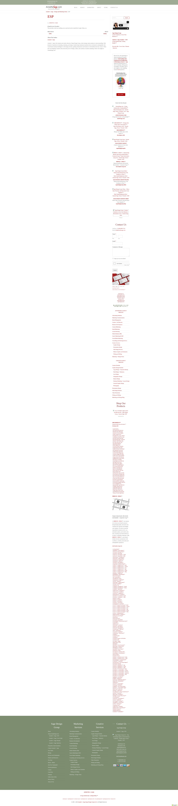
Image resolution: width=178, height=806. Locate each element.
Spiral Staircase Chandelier (117, 459)
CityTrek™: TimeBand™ (117, 581)
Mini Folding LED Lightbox (117, 463)
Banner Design (116, 378)
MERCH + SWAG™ (121, 161)
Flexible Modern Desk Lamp (117, 447)
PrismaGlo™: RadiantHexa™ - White (119, 667)
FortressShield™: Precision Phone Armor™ (120, 621)
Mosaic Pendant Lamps (117, 471)
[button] (115, 80)
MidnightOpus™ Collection (117, 647)
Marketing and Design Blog (118, 397)
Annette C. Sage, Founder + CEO (120, 39)
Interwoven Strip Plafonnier (117, 468)
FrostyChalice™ (115, 622)
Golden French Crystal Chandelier (118, 455)
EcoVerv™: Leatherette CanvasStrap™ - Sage (120, 609)
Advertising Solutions (117, 315)
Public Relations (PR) (117, 333)
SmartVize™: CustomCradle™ (118, 683)
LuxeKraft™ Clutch (116, 635)
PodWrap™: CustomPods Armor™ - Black (120, 657)
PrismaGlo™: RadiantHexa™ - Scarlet (119, 666)
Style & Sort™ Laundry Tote (117, 689)
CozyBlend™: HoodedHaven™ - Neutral (120, 586)
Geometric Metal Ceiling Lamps (118, 452)
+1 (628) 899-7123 (121, 228)
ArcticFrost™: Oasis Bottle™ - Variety (119, 554)
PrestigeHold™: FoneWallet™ (118, 661)
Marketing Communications (118, 317)
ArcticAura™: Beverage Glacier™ (118, 551)
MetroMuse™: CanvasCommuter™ (119, 645)
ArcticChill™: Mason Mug (117, 553)
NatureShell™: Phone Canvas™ (118, 649)
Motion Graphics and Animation (120, 351)
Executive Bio (115, 46)
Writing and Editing (117, 354)
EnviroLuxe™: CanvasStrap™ (118, 615)
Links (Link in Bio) (52, 777)
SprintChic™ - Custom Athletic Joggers (119, 687)
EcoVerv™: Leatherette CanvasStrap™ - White (120, 611)
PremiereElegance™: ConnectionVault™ (119, 659)
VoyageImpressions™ (116, 705)
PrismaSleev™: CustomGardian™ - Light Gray (121, 673)
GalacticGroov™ (116, 623)
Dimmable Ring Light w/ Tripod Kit (119, 439)
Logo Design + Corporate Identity (120, 369)
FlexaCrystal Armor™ (116, 618)
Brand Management (116, 320)
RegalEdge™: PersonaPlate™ (118, 677)
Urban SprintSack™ (116, 697)
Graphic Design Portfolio (117, 367)
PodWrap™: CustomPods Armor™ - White (120, 658)
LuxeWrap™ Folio (116, 639)
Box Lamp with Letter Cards (117, 442)
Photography (116, 385)
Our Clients (50, 750)
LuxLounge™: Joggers (117, 641)
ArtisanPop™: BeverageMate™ (118, 562)
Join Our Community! (53, 765)
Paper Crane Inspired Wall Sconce (118, 476)
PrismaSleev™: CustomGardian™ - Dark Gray (121, 671)
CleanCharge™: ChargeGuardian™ (119, 582)
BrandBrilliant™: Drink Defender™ (119, 574)
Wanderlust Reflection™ (117, 710)
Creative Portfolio (116, 365)
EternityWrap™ (115, 617)
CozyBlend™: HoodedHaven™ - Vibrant (120, 587)
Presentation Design (117, 347)
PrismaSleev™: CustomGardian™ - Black (120, 669)
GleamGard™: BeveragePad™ (118, 627)
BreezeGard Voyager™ (117, 575)
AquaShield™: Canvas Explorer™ (118, 550)
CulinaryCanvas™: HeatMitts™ (118, 591)
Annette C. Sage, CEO (54, 735)
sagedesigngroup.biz (92, 0)
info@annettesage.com (52, 1)
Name (114, 234)
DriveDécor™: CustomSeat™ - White (119, 597)
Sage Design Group (116, 33)
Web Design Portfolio (117, 390)
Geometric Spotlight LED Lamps (118, 454)
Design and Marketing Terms (60, 11)
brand (118, 69)
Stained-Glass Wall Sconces (117, 488)
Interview (115, 48)
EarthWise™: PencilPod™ (117, 599)
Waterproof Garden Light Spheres (118, 492)
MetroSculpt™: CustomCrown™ (118, 646)
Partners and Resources (53, 757)
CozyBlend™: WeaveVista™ (118, 589)
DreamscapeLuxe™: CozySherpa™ (119, 594)
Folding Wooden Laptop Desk (118, 451)
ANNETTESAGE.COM (120, 115)
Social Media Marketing (117, 338)
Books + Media (51, 762)
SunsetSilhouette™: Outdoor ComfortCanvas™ (121, 691)
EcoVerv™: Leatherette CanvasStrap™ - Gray (120, 607)
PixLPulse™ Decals (116, 655)
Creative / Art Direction (117, 322)
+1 (121, 759)
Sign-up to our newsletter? (120, 258)
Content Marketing (116, 326)
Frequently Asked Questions (54, 745)
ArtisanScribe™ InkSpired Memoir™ (119, 563)
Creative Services (116, 343)
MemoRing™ (115, 643)
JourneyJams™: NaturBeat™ (118, 631)
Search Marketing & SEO (117, 336)
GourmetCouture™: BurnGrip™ (118, 629)
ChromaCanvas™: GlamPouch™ (118, 579)
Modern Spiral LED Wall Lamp (118, 470)
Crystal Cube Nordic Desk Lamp (118, 478)
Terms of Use (51, 781)
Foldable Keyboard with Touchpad (118, 448)
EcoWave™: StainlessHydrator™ (118, 613)
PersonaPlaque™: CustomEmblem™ (119, 653)
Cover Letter (122, 46)
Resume (127, 46)
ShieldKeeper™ (115, 682)
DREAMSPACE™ (121, 130)
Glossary (50, 774)
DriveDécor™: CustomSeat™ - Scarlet (119, 595)
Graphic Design (116, 344)
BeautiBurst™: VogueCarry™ (118, 573)
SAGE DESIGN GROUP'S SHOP (120, 198)
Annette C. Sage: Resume (54, 740)
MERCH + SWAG (118, 521)
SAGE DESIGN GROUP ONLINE (121, 179)
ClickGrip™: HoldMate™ (117, 583)
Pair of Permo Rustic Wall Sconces (118, 475)
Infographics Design (117, 376)
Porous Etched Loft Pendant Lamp (118, 474)
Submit (115, 270)
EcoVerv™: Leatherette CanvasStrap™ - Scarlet (121, 610)
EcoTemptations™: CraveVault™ (118, 603)
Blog (75, 7)
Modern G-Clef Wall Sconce (117, 467)
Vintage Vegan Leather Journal (118, 490)
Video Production (116, 392)
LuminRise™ (115, 634)
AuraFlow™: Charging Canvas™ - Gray (119, 567)
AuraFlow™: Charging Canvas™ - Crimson (120, 566)
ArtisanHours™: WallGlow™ (118, 561)
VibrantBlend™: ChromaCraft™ (118, 702)
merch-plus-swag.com (85, 2)
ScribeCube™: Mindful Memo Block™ (119, 679)
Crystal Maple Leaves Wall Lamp (118, 460)
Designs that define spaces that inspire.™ (119, 424)
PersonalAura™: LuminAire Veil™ (119, 651)
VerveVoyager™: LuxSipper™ (118, 701)
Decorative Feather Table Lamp (118, 438)
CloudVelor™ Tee (116, 585)
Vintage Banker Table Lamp (117, 487)
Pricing (49, 753)
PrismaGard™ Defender (117, 663)
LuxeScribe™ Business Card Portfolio (119, 638)
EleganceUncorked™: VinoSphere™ (119, 614)
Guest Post (50, 772)
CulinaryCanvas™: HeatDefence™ (119, 590)
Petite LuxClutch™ (116, 654)
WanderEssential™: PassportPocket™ (119, 707)
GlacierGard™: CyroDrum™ (118, 625)
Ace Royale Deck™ (116, 549)
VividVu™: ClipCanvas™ (117, 703)
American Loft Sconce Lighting (118, 432)
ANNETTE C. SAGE (89, 792)
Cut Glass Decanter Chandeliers (118, 446)
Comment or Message (117, 247)
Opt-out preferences (52, 767)
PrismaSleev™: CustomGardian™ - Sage (120, 674)
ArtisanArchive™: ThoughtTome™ (119, 557)
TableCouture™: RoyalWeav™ (118, 694)
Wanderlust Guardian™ (117, 709)
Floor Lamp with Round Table (118, 466)
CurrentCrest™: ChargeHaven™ (118, 593)
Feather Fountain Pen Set (117, 434)
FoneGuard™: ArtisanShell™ (118, 619)
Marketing (90, 7)
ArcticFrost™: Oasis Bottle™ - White (119, 555)
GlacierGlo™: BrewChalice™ (118, 626)
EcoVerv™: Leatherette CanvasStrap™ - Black (120, 605)
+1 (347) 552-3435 (121, 761)
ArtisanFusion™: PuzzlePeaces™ (118, 559)
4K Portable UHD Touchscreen (118, 430)
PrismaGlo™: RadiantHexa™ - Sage (119, 665)
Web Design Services (118, 349)
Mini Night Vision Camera (117, 462)
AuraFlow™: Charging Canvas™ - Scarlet (120, 570)
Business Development (117, 324)
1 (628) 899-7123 (51, 3)
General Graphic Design (118, 383)
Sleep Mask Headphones (117, 443)
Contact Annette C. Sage (53, 748)
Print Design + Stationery (118, 371)
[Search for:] (120, 18)
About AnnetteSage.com (53, 733)
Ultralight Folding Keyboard (117, 486)
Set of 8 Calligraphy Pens (117, 483)
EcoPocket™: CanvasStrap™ (118, 602)
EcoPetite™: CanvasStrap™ (117, 601)
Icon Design (116, 374)
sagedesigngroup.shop (93, 2)
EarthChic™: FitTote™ (117, 598)
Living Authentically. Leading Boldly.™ (120, 116)
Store (106, 7)
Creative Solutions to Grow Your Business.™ (118, 289)
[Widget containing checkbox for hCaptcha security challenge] (120, 263)
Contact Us (114, 7)
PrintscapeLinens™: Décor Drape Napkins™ (120, 662)
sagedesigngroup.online (92, 3)
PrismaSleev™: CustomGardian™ (118, 675)
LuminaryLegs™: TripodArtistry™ (119, 633)
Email (114, 241)
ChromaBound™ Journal (117, 578)
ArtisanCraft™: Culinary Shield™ (118, 558)
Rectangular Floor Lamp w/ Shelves (119, 435)
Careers (49, 769)
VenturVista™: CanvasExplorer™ (118, 698)
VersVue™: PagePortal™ (117, 699)
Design (82, 7)
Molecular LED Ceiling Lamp (118, 431)
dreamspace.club (85, 3)
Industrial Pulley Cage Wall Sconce (118, 484)
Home (49, 731)
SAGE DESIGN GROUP (120, 143)
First (113, 238)
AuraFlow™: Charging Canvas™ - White (120, 571)
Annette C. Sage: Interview (55, 743)
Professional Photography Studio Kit (119, 482)
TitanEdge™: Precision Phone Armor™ (119, 695)
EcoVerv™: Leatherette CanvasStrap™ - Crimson (121, 606)
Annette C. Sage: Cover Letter (55, 738)
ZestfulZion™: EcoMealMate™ (118, 711)
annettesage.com (85, 0)
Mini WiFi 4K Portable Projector (118, 464)
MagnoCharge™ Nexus (117, 642)
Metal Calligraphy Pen (116, 444)
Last (119, 238)
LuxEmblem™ (115, 637)
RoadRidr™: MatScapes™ (117, 678)
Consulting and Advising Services (119, 340)
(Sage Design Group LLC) (91, 802)
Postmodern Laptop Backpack (118, 479)
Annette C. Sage (49, 11)
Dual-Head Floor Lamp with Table (118, 472)
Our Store (50, 760)
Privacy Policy (51, 779)
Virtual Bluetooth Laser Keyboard (118, 491)
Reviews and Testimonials (53, 755)
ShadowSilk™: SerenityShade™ (118, 681)
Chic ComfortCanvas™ (117, 577)
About (99, 7)
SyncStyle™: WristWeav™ (117, 693)
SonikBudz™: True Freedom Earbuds (119, 686)
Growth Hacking (116, 331)
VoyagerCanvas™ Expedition (118, 706)
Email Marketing (116, 329)
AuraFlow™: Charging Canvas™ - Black (120, 565)
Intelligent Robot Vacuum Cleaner (118, 458)
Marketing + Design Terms (118, 356)
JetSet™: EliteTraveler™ (117, 630)
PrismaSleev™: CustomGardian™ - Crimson (120, 670)
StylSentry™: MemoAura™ (117, 690)
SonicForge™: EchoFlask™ (117, 685)
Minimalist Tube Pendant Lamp (118, 440)
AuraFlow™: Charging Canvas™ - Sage (119, 569)
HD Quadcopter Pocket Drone (118, 450)
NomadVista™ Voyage (116, 650)
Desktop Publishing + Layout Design (121, 381)
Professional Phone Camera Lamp (118, 480)
